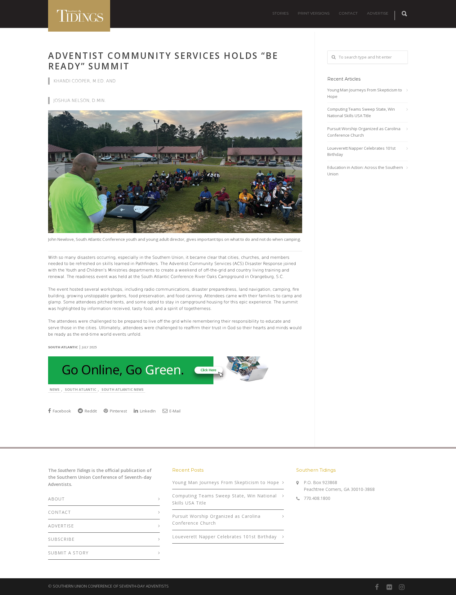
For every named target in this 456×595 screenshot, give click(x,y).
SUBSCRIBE (61, 539)
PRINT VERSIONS (313, 13)
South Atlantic (80, 389)
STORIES (280, 13)
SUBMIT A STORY (68, 553)
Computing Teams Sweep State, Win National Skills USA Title (361, 112)
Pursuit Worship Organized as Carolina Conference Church (363, 132)
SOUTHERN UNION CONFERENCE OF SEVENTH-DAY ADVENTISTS (111, 586)
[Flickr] (389, 587)
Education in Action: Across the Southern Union (365, 171)
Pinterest (118, 411)
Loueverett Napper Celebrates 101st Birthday (361, 151)
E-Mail (174, 411)
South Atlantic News (122, 389)
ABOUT (56, 499)
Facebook (61, 411)
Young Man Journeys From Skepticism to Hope (364, 93)
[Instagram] (402, 587)
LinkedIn (147, 411)
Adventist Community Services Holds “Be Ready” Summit (163, 61)
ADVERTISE (377, 13)
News (55, 389)
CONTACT (348, 13)
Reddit (90, 411)
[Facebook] (377, 587)
